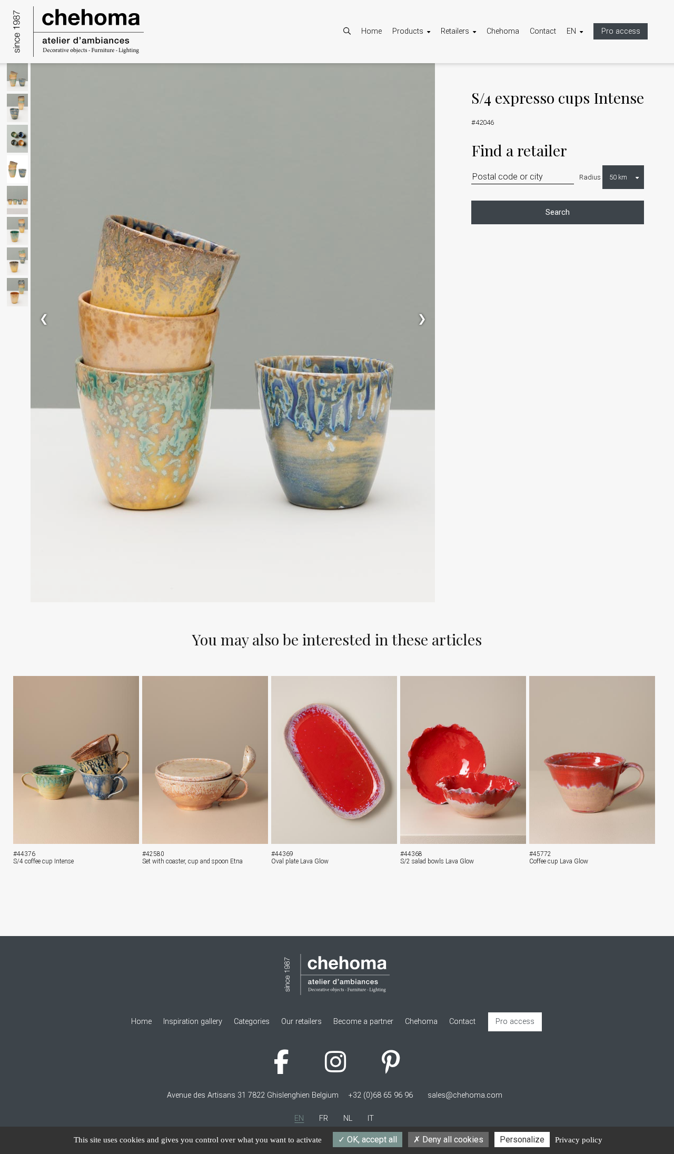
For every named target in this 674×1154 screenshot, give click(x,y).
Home (371, 31)
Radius (590, 177)
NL (581, 90)
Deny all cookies (451, 1140)
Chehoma (503, 31)
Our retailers (471, 90)
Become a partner (481, 76)
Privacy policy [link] (578, 1140)
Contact (543, 31)
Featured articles (430, 90)
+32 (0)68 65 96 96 (381, 1095)
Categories (421, 76)
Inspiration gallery (432, 104)
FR (581, 76)
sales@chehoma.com (465, 1095)
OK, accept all (371, 1140)
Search (558, 212)
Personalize (522, 1140)
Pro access (620, 31)
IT (580, 104)
